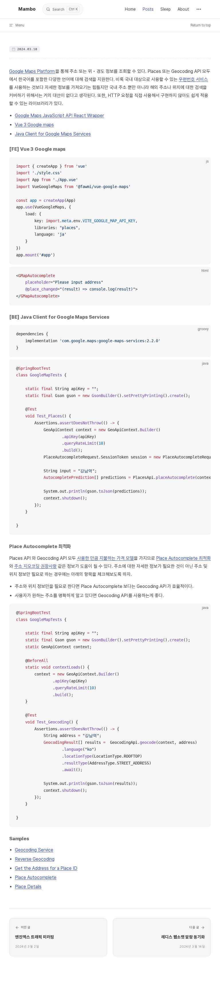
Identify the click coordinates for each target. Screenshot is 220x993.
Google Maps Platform (32, 71)
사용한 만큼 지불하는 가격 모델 (105, 558)
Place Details (28, 886)
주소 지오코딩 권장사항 (35, 566)
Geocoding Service (34, 850)
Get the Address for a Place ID (46, 868)
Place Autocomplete (35, 877)
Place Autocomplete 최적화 (183, 558)
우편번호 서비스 (193, 79)
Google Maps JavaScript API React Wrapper (59, 115)
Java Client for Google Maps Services (53, 134)
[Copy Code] (201, 166)
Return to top (200, 25)
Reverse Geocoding (34, 859)
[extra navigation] (198, 9)
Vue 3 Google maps (34, 124)
